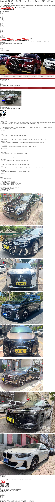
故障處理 (1, 35)
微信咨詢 (1, 496)
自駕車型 (1, 23)
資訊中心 (25, 479)
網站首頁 (1, 479)
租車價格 (1, 30)
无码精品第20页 (11, 501)
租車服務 (1, 31)
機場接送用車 (2, 26)
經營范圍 (1, 17)
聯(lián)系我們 (2, 37)
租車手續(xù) (2, 19)
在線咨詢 (1, 116)
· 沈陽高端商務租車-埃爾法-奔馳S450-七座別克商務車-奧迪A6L (10, 187)
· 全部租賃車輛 (5, 76)
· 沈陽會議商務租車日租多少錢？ (5, 189)
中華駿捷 (3, 118)
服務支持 (1, 32)
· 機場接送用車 (49, 76)
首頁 (1, 12)
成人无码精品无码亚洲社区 (4, 501)
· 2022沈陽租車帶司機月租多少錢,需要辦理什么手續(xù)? (9, 184)
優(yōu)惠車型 (2, 495)
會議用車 (1, 25)
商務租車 (1, 29)
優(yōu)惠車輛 (2, 20)
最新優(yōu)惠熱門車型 (4, 43)
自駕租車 (1, 44)
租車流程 (1, 18)
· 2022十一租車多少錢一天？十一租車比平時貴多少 (8, 182)
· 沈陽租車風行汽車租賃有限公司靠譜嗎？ (7, 188)
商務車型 (1, 24)
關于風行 (1, 13)
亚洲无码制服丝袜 (25, 501)
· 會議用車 (41, 76)
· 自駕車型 (26, 76)
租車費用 (4, 50)
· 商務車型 (34, 76)
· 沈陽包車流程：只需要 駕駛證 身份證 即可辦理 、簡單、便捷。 (10, 183)
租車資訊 (1, 36)
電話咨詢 (1, 497)
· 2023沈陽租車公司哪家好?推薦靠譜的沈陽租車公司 (8, 181)
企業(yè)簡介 (32, 41)
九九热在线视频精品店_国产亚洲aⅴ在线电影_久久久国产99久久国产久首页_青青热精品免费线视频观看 (17, 500)
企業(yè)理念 (36, 41)
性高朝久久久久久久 (18, 501)
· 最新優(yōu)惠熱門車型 (16, 76)
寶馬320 (3, 117)
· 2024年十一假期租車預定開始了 (5, 178)
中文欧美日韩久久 (31, 501)
